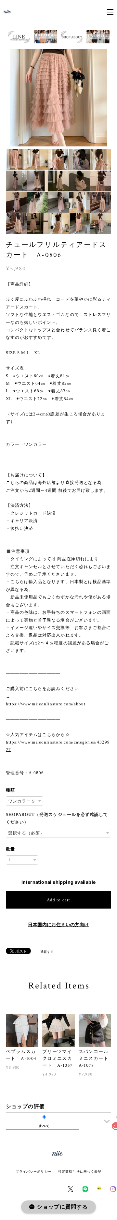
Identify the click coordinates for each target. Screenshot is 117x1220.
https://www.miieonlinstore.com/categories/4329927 (58, 746)
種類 (10, 790)
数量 (10, 849)
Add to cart (58, 899)
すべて (44, 1126)
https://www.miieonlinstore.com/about (45, 703)
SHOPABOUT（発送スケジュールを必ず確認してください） (57, 818)
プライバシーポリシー (34, 1171)
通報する (47, 952)
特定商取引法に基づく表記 (79, 1171)
